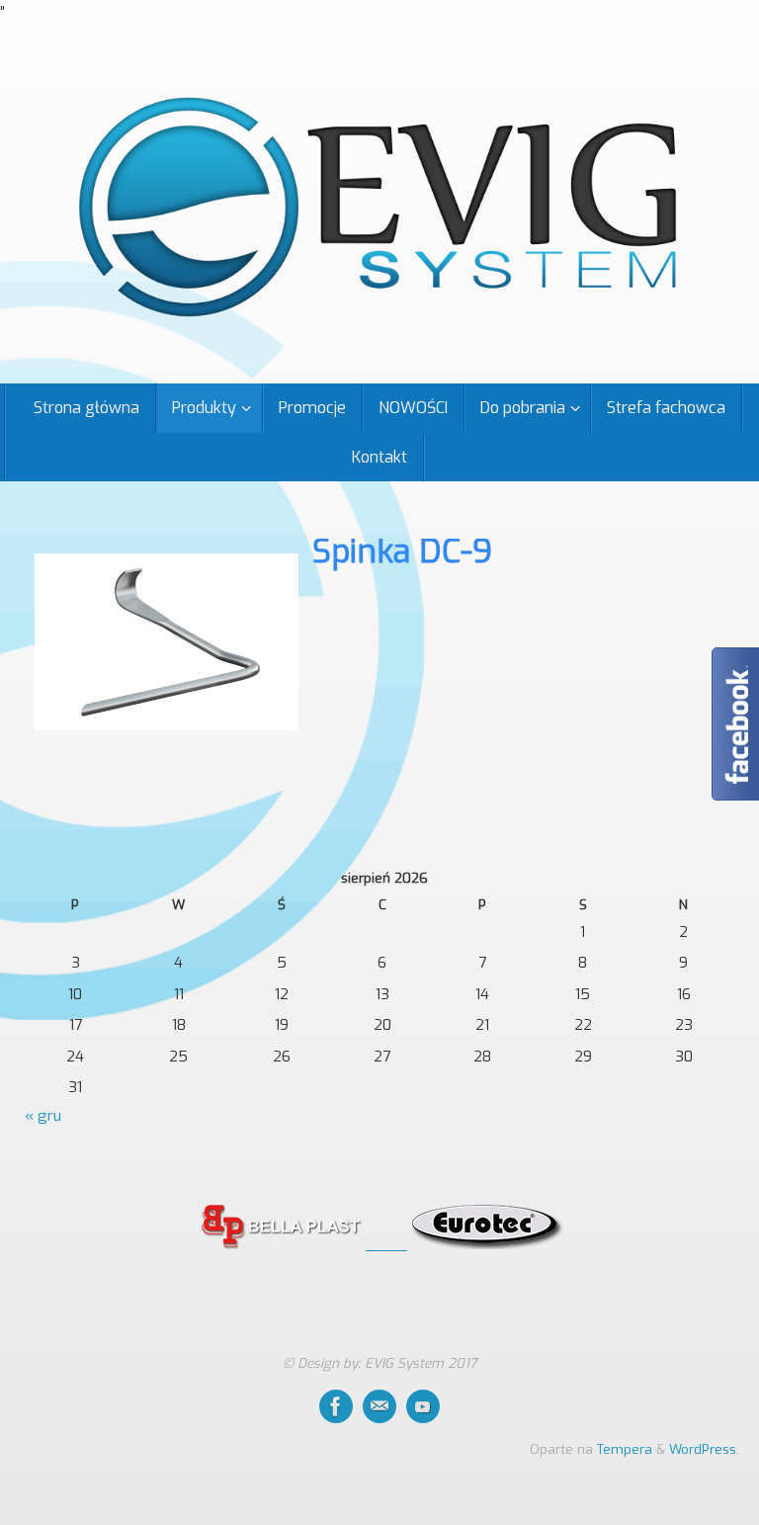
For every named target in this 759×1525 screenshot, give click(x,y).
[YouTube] (423, 1406)
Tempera (624, 1449)
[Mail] (379, 1406)
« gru (43, 1116)
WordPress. (704, 1449)
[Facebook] (336, 1406)
